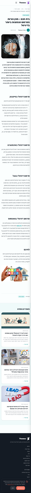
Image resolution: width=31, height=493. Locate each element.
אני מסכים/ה (21, 488)
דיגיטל (28, 477)
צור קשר (28, 456)
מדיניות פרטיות (26, 458)
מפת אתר (27, 465)
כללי (29, 474)
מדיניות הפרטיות (10, 484)
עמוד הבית (27, 9)
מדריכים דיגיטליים (26, 472)
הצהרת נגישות (26, 463)
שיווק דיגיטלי (17, 9)
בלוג (22, 9)
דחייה (13, 488)
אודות (28, 451)
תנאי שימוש (27, 460)
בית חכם (19, 226)
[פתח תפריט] (16, 2)
